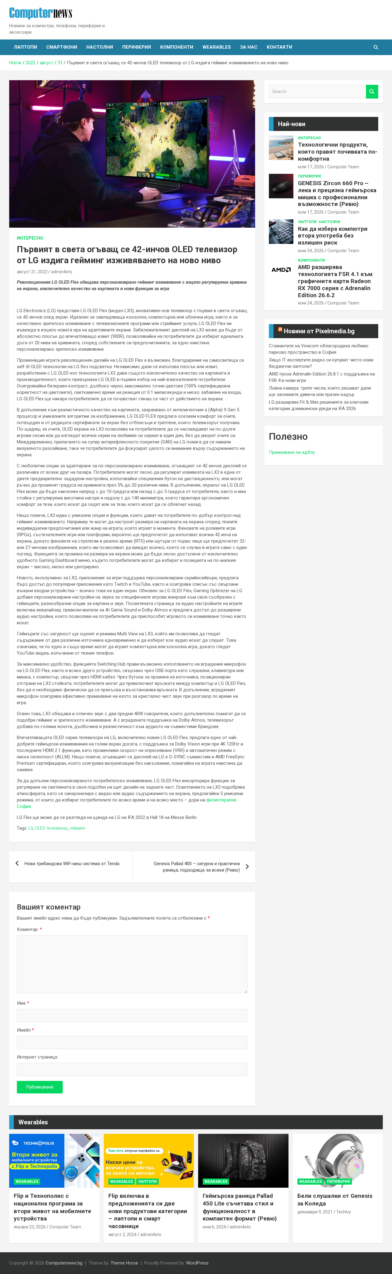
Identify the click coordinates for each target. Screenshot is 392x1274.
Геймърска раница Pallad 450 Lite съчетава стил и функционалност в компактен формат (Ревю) (240, 1207)
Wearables (216, 47)
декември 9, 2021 (315, 1211)
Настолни (99, 47)
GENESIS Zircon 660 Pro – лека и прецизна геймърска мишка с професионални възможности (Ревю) (337, 193)
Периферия (136, 47)
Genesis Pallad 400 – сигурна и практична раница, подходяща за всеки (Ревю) (197, 867)
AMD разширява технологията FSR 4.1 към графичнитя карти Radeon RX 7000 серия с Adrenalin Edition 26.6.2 (335, 280)
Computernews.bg (64, 1263)
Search (372, 92)
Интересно (30, 238)
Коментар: (29, 929)
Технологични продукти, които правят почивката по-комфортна (337, 151)
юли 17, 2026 (311, 166)
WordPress (197, 1263)
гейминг (77, 828)
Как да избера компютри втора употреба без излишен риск (333, 235)
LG (30, 828)
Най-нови (291, 124)
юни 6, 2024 (214, 1226)
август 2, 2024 (122, 1234)
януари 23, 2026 (30, 1226)
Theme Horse (124, 1263)
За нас (249, 47)
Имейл (25, 1030)
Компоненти (176, 47)
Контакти (279, 47)
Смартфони (61, 47)
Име (23, 1003)
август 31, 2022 (32, 271)
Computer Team (343, 166)
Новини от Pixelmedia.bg (319, 331)
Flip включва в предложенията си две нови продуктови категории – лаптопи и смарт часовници (147, 1211)
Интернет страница (37, 1057)
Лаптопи (25, 47)
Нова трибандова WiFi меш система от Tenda (71, 863)
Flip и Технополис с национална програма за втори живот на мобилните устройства (52, 1207)
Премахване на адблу (292, 452)
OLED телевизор (51, 828)
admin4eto (61, 271)
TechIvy (343, 1211)
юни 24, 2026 (311, 250)
